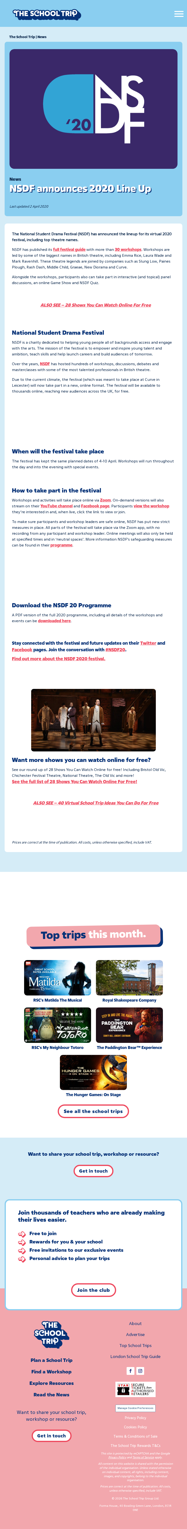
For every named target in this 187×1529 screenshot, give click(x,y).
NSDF (45, 363)
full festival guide (69, 249)
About (135, 1323)
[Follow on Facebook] (130, 1371)
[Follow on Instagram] (140, 1371)
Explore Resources (51, 1383)
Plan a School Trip (52, 1360)
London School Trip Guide (135, 1356)
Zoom (105, 500)
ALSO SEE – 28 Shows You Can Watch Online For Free (95, 305)
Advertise (135, 1334)
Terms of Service (143, 1457)
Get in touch (93, 1171)
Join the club (93, 1290)
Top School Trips (135, 1345)
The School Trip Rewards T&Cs (135, 1445)
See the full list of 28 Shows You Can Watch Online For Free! (74, 781)
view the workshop (151, 506)
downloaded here (54, 620)
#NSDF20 (115, 649)
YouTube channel (56, 506)
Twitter (148, 643)
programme (61, 545)
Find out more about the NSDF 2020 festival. (58, 659)
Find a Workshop (51, 1371)
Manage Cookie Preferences (135, 1408)
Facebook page (95, 506)
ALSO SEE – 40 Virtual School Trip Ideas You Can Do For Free (96, 803)
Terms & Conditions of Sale (135, 1436)
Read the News (51, 1394)
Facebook (22, 649)
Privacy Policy (135, 1417)
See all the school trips (93, 1111)
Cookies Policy (135, 1426)
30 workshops (128, 249)
